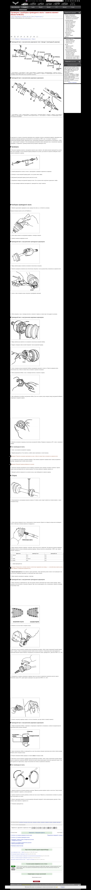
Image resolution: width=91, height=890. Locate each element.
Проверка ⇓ (17, 38)
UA (50, 884)
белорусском (30, 822)
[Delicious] (52, 828)
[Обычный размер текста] (24, 36)
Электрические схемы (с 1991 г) (73, 58)
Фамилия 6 (23, 9)
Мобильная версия (26, 884)
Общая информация (70, 15)
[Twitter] (36, 828)
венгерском (59, 822)
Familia (24, 7)
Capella (32, 7)
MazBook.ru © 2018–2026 (16, 884)
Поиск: (44, 0)
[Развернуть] (80, 61)
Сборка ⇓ (33, 38)
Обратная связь (63, 884)
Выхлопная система (70, 31)
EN (45, 884)
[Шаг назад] (12, 36)
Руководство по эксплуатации (72, 17)
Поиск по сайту (71, 884)
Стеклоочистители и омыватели (73, 56)
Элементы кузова (69, 45)
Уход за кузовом (69, 48)
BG (46, 884)
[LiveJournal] (48, 828)
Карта (37, 0)
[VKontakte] (32, 828)
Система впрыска (69, 30)
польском (50, 822)
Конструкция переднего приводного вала (23, 854)
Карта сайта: (41, 884)
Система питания (69, 27)
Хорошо (62, 887)
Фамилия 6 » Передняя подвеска (37, 832)
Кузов (66, 44)
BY (48, 884)
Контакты (40, 0)
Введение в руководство (71, 16)
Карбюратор (68, 28)
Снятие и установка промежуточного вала (21, 835)
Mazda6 (48, 7)
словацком (54, 822)
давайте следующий (72, 82)
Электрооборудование (70, 49)
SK (57, 884)
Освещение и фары (70, 54)
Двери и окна (68, 47)
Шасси (66, 36)
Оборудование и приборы (71, 51)
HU (59, 884)
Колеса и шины (69, 43)
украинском (35, 822)
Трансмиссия (68, 32)
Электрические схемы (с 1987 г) (73, 57)
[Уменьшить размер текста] (18, 36)
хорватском (43, 822)
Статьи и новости (34, 884)
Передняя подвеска (70, 38)
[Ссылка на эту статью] (31, 36)
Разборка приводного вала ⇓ (26, 38)
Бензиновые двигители (71, 21)
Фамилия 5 (14, 9)
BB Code (13, 869)
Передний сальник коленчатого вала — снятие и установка (28, 859)
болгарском (25, 822)
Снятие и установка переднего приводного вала (25, 857)
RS (51, 884)
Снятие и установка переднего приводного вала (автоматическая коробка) (30, 855)
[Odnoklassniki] (38, 828)
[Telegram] (42, 828)
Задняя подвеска (69, 39)
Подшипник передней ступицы (54, 835)
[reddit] (56, 828)
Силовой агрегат (69, 20)
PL (56, 884)
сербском (38, 822)
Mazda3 (41, 7)
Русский (29, 0)
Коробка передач (69, 35)
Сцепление (68, 34)
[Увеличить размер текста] (21, 36)
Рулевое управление (70, 40)
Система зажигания (70, 26)
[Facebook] (34, 828)
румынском (47, 822)
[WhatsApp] (46, 828)
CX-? (56, 7)
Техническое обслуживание (72, 18)
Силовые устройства (70, 52)
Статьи (72, 7)
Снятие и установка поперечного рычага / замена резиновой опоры (21, 843)
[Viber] (44, 828)
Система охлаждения (70, 25)
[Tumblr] (50, 828)
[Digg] (54, 828)
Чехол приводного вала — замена (24, 852)
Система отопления (70, 53)
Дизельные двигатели (70, 22)
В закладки (33, 0)
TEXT (13, 866)
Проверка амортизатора (17, 845)
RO (54, 884)
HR (53, 884)
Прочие (64, 7)
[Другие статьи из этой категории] (28, 36)
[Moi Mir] (40, 828)
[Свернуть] (80, 13)
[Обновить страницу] (15, 36)
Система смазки (69, 23)
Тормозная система (70, 41)
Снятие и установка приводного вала (20, 837)
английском (21, 822)
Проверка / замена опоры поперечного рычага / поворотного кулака (22, 840)
